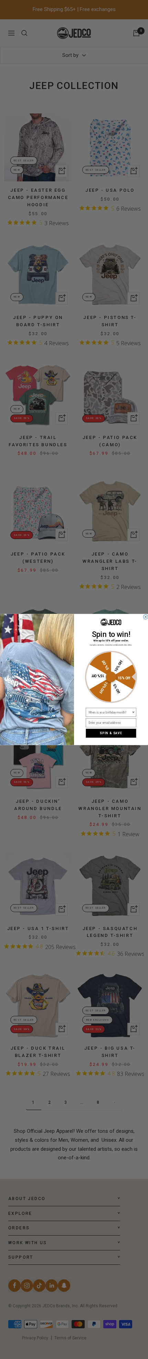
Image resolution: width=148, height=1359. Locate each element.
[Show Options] (133, 712)
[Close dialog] (145, 616)
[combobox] (110, 712)
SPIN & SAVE (111, 733)
